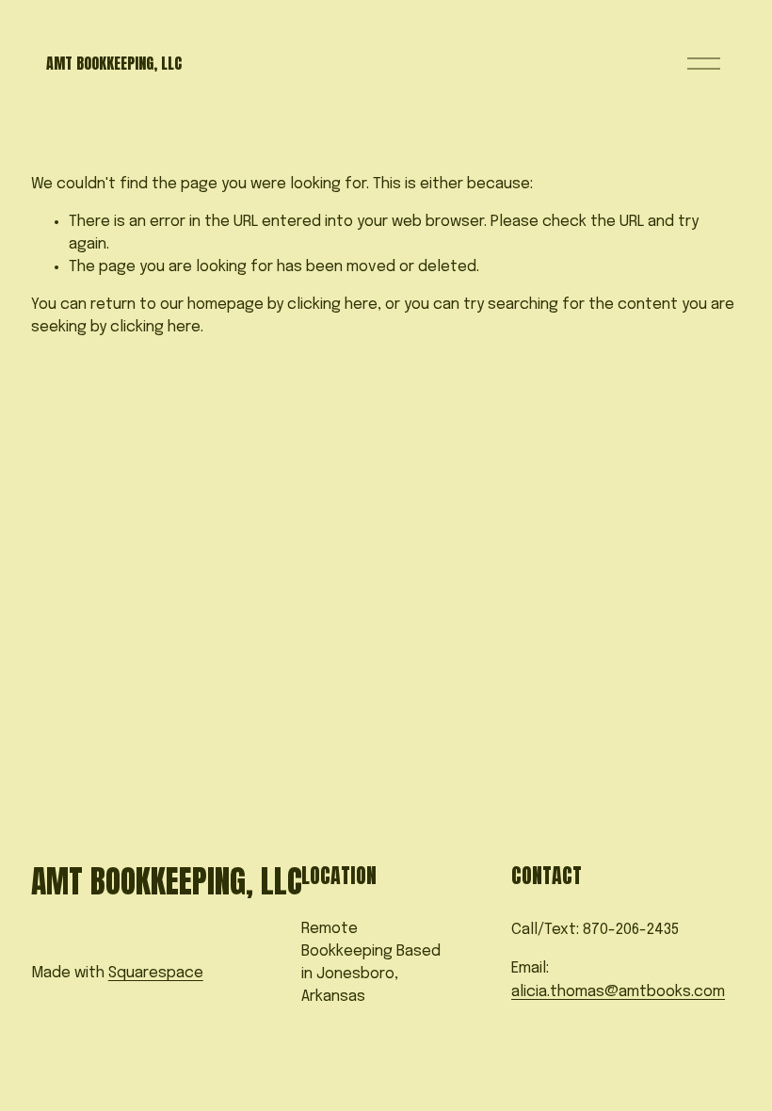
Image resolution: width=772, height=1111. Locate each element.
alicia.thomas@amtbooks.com (618, 992)
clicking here (332, 305)
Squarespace (155, 973)
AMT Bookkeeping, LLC (114, 63)
